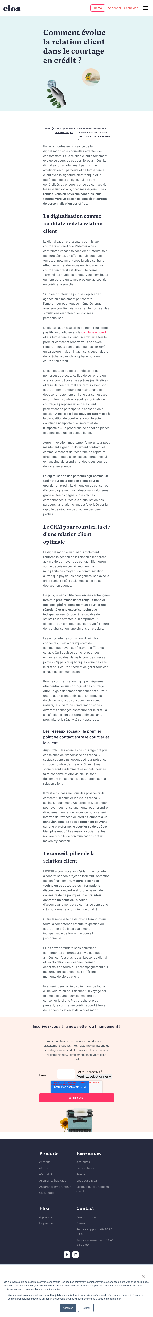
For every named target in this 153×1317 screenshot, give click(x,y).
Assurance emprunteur (55, 1186)
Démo (98, 8)
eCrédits (44, 1162)
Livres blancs (85, 1168)
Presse (80, 1174)
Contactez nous (86, 1217)
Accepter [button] (68, 1307)
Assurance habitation (53, 1180)
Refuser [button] (86, 1307)
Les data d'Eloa (86, 1180)
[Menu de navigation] (145, 8)
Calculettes (46, 1193)
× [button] (143, 1275)
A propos (45, 1217)
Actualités (83, 1162)
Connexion (131, 8)
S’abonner (114, 8)
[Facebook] (67, 1254)
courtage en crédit (94, 332)
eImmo (44, 1168)
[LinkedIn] (75, 1254)
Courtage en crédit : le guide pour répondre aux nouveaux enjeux (80, 130)
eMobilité (45, 1174)
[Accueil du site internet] (12, 8)
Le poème (46, 1223)
